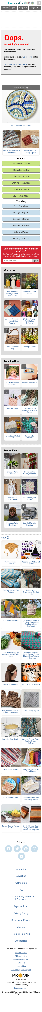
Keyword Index (21, 906)
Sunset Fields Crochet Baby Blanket (31, 770)
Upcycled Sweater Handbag (29, 524)
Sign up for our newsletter (16, 64)
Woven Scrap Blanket (11, 769)
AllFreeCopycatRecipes (21, 970)
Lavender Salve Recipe (10, 739)
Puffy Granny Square (31, 711)
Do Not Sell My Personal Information (21, 898)
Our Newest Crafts (21, 163)
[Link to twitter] (17, 848)
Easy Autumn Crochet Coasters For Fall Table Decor (10, 654)
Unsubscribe (21, 940)
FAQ (21, 889)
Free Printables (21, 206)
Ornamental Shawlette (29, 437)
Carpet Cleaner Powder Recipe (11, 827)
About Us (21, 869)
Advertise (21, 876)
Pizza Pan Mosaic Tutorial (21, 126)
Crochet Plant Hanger (12, 473)
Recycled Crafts (21, 170)
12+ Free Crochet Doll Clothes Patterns (29, 321)
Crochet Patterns (21, 189)
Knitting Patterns (21, 238)
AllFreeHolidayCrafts (21, 959)
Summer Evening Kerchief (11, 563)
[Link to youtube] (21, 856)
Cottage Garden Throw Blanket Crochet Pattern (31, 741)
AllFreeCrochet (21, 953)
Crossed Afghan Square (29, 498)
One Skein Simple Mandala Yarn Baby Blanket (29, 410)
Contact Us (21, 882)
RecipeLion (21, 966)
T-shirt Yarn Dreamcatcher (12, 498)
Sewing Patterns (21, 219)
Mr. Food (21, 963)
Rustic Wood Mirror (29, 383)
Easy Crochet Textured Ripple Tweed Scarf (10, 712)
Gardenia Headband (11, 685)
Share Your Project (21, 920)
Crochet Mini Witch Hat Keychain (31, 563)
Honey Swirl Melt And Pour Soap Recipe (31, 799)
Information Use (30, 256)
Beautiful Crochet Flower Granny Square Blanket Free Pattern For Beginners (31, 655)
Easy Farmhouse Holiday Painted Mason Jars (12, 294)
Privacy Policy (18, 256)
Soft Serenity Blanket (11, 620)
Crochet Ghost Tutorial (31, 685)
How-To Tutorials (21, 225)
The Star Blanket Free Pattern (11, 591)
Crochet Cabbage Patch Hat (12, 384)
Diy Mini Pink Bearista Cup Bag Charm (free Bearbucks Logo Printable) (31, 623)
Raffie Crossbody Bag (12, 348)
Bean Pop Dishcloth (11, 798)
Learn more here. (21, 988)
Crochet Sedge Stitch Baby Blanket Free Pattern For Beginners (31, 828)
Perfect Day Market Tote (12, 437)
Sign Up (35, 261)
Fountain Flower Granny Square (30, 152)
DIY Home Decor (21, 196)
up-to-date (27, 57)
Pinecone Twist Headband (12, 524)
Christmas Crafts (21, 176)
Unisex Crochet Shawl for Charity (11, 152)
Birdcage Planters (29, 347)
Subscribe (21, 927)
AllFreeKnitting (21, 956)
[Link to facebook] (8, 848)
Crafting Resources (21, 183)
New (3, 537)
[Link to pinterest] (25, 848)
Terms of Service (21, 933)
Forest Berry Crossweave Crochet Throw (31, 592)
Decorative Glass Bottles (29, 293)
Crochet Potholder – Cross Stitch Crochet (12, 321)
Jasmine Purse (12, 408)
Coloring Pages (21, 232)
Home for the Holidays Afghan (29, 473)
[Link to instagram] (34, 848)
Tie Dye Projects (21, 212)
